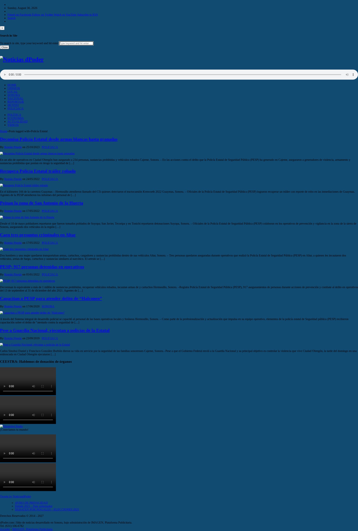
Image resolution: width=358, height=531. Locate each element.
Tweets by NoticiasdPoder (15, 496)
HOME (11, 85)
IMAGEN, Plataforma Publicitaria (32, 529)
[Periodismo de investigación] (22, 59)
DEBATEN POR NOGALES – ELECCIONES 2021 (47, 509)
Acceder (5, 529)
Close (4, 47)
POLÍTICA (14, 114)
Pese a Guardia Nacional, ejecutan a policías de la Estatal (55, 330)
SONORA (13, 95)
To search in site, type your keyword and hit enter (29, 43)
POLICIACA (15, 108)
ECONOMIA (15, 118)
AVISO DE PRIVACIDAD (31, 502)
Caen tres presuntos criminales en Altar (38, 234)
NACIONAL (15, 98)
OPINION (13, 88)
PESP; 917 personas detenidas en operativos (42, 266)
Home (3, 131)
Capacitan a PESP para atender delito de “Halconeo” (51, 298)
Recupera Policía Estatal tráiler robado (38, 171)
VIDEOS (13, 124)
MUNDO (13, 105)
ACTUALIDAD (17, 121)
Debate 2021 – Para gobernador (33, 506)
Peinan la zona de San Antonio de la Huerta (41, 203)
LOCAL (12, 91)
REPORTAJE (15, 101)
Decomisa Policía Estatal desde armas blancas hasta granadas (58, 139)
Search (11, 18)
